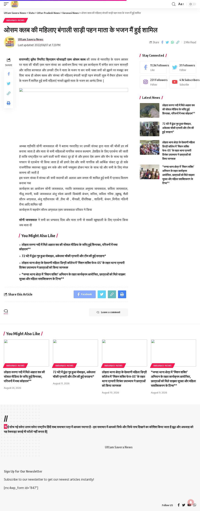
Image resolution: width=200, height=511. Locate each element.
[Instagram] (153, 82)
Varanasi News (15, 20)
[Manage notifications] (191, 502)
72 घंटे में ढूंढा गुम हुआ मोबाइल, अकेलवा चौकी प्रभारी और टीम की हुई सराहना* (64, 256)
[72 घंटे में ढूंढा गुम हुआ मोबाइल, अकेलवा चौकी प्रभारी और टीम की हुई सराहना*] (149, 129)
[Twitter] (182, 67)
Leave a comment (110, 312)
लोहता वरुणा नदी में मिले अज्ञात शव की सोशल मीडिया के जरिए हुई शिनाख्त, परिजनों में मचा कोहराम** (178, 109)
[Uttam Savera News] (15, 4)
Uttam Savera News (30, 39)
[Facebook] (153, 67)
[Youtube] (182, 82)
